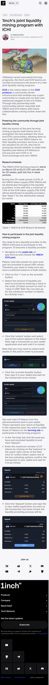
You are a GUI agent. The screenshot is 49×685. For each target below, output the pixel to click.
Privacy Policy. (42, 633)
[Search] (40, 3)
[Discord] (42, 566)
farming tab (34, 430)
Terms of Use (5, 677)
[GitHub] (42, 571)
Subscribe (24, 625)
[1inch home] (3, 3)
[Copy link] (30, 571)
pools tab (27, 252)
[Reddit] (18, 566)
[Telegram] (18, 571)
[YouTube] (6, 571)
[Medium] (6, 566)
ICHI (4, 90)
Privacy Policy (20, 677)
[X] (30, 668)
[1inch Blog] (6, 668)
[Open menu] (46, 3)
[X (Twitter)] (30, 566)
